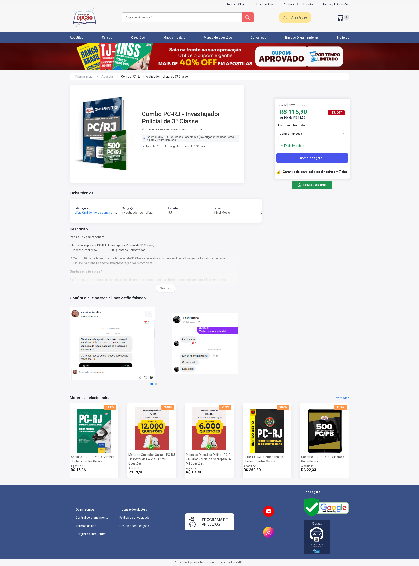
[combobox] (181, 17)
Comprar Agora (311, 158)
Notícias (343, 37)
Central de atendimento (92, 517)
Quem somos (85, 509)
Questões (138, 37)
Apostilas (76, 37)
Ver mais (166, 288)
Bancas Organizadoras (302, 37)
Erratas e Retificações (134, 526)
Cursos (107, 37)
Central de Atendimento (298, 4)
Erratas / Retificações (336, 4)
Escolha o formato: (292, 125)
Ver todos (342, 398)
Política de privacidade (134, 517)
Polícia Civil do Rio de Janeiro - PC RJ (98, 212)
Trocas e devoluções (133, 509)
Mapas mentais (174, 37)
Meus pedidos (264, 4)
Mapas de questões (218, 37)
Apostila (107, 76)
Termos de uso (86, 526)
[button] (151, 384)
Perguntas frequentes (91, 534)
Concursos (258, 37)
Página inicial (84, 76)
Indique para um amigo (314, 185)
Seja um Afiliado (236, 4)
